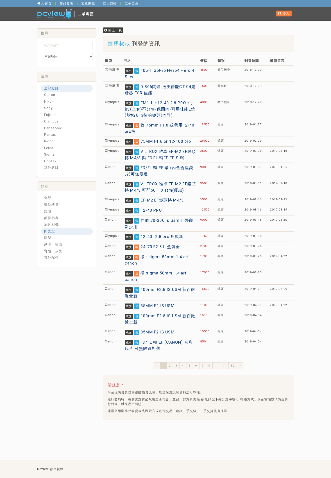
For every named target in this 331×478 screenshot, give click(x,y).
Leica (48, 148)
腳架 (47, 238)
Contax (50, 161)
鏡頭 (47, 211)
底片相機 (51, 224)
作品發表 (66, 3)
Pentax (50, 135)
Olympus (51, 121)
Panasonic (53, 128)
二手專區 (131, 3)
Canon (49, 95)
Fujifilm (50, 115)
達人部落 (110, 3)
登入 (285, 13)
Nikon (49, 102)
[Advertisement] (188, 435)
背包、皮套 (53, 251)
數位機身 (51, 205)
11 (224, 365)
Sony (48, 108)
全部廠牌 (51, 88)
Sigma (49, 154)
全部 (47, 198)
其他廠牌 (51, 168)
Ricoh (49, 141)
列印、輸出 (53, 244)
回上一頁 (114, 30)
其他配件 (51, 258)
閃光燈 (49, 231)
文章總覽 (88, 3)
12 (232, 365)
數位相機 (51, 218)
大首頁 (46, 3)
